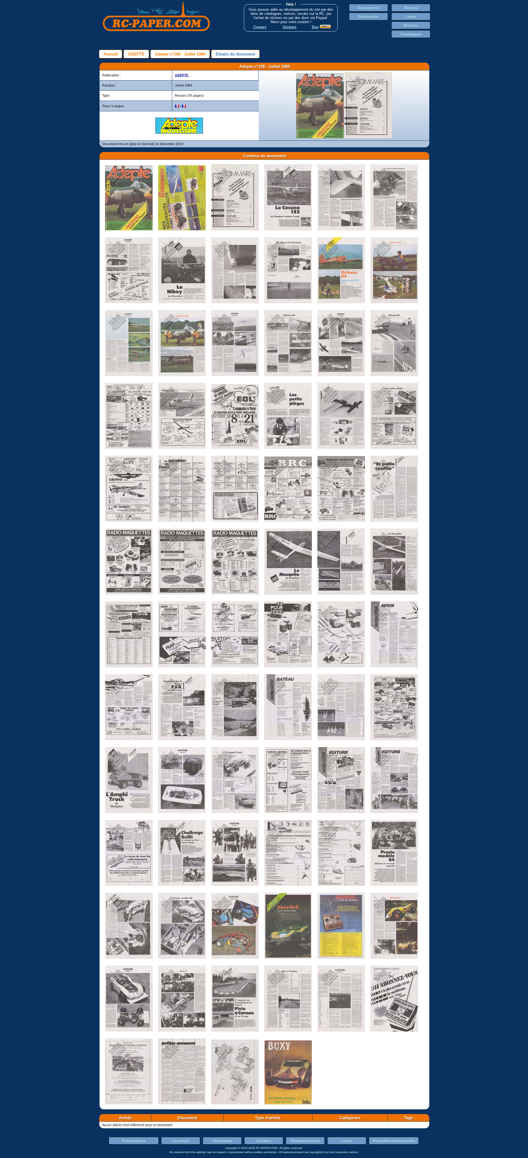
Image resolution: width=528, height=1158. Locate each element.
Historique (222, 1140)
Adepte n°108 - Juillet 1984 (180, 54)
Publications (133, 1140)
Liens (347, 1140)
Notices (411, 25)
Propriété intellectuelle (394, 1140)
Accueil (110, 54)
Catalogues (411, 34)
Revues (411, 7)
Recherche (368, 16)
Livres (411, 16)
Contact (263, 1140)
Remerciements (305, 1140)
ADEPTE (136, 54)
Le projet (180, 1140)
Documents (368, 7)
